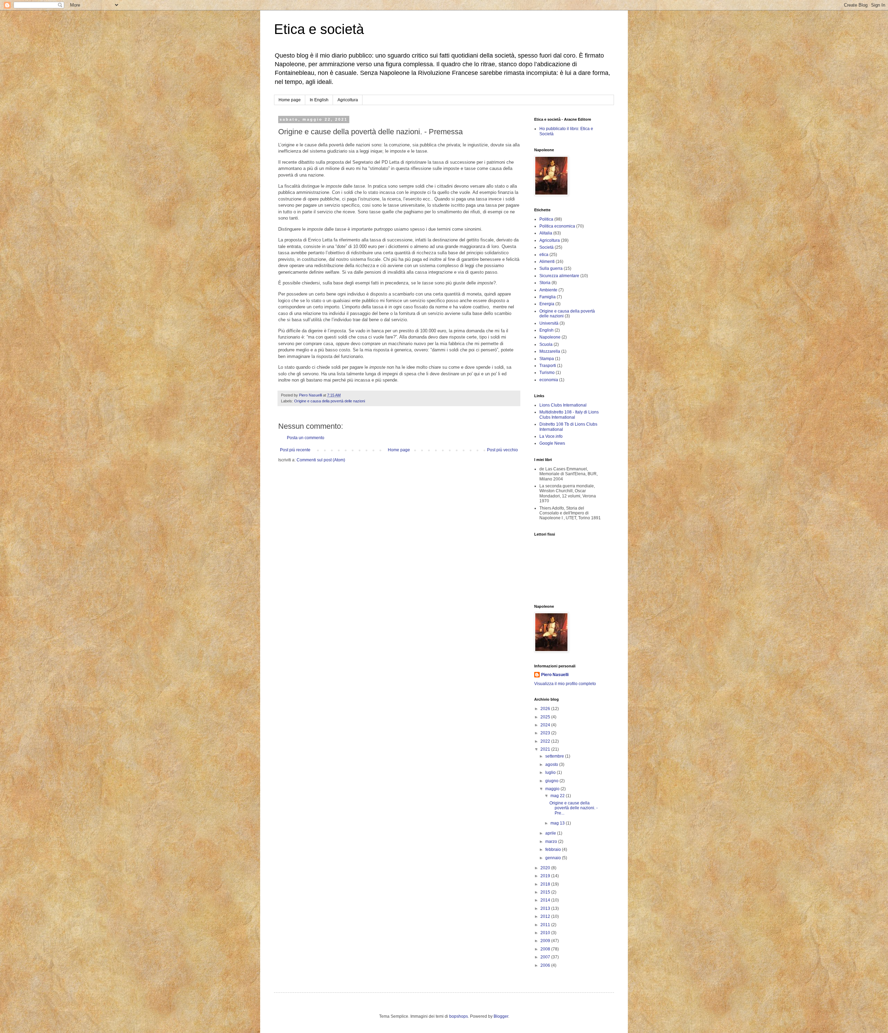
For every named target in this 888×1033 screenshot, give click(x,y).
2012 (545, 916)
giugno (552, 780)
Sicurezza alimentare (559, 275)
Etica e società (319, 29)
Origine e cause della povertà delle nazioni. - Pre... (573, 808)
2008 (545, 949)
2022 (545, 741)
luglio (551, 772)
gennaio (553, 857)
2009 (545, 940)
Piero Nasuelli (555, 674)
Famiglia (547, 296)
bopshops (458, 1016)
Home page (290, 99)
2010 (545, 932)
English (546, 330)
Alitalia (545, 233)
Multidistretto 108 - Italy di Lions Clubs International (569, 414)
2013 (545, 908)
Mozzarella (549, 351)
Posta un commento (305, 437)
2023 (545, 733)
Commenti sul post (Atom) (321, 460)
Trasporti (547, 365)
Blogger (501, 1016)
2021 (545, 749)
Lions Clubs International (563, 405)
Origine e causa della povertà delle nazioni (329, 401)
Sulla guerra (551, 268)
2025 (545, 717)
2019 (545, 875)
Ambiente (548, 290)
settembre (555, 756)
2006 (545, 965)
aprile (551, 833)
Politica (546, 219)
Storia (544, 282)
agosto (552, 764)
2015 (545, 892)
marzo (551, 841)
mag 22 (558, 795)
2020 (545, 867)
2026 (545, 708)
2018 (545, 884)
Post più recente (295, 449)
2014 (545, 900)
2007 (545, 957)
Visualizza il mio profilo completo (565, 683)
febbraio (553, 849)
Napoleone (550, 337)
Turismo (547, 372)
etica (543, 254)
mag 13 (558, 823)
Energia (546, 303)
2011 (545, 924)
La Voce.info (551, 436)
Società (546, 247)
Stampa (546, 358)
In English (319, 99)
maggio (553, 788)
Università (548, 323)
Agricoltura (348, 99)
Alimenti (547, 261)
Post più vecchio (502, 449)
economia (548, 379)
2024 (545, 725)
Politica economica (557, 226)
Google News (552, 443)
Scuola (546, 344)
